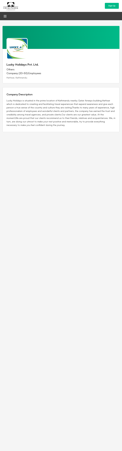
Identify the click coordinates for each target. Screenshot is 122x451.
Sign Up (111, 5)
